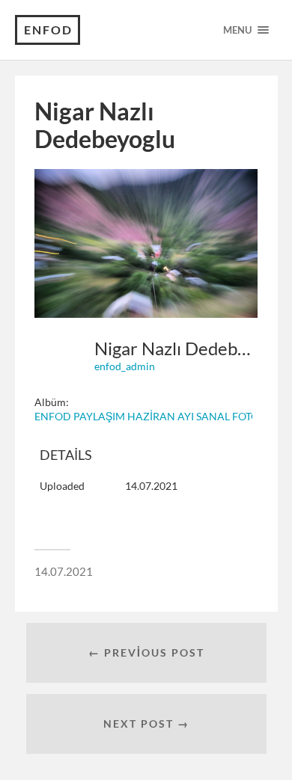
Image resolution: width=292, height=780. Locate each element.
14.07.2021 (63, 571)
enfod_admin (124, 366)
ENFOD (48, 29)
